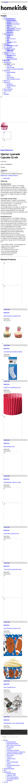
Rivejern (9, 75)
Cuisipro (9, 748)
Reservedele (10, 32)
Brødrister (9, 25)
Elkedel (9, 22)
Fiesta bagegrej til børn (12, 42)
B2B (4, 47)
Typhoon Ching (11, 758)
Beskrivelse (7, 178)
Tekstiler (6, 54)
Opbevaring (7, 82)
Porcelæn (9, 65)
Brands (5, 17)
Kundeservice (7, 772)
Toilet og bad (7, 90)
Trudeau (8, 43)
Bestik (8, 64)
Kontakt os (10, 780)
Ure (5, 92)
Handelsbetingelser (9, 768)
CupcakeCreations (13, 175)
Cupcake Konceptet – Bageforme (16, 752)
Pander (9, 35)
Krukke (9, 87)
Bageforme (10, 50)
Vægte (5, 52)
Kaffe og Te (7, 80)
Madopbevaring (11, 85)
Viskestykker (10, 57)
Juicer (8, 27)
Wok (8, 39)
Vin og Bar (6, 60)
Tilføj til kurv (4, 170)
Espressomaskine (11, 20)
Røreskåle (9, 47)
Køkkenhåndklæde (12, 59)
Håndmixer (10, 30)
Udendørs (6, 94)
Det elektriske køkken (10, 19)
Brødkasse (10, 84)
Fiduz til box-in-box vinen (12, 22)
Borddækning (7, 62)
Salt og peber (10, 77)
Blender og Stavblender (13, 24)
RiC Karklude (10, 747)
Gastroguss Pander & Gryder (13, 30)
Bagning (6, 44)
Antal (2, 172)
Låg (8, 40)
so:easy (9, 763)
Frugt (8, 74)
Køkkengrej (7, 70)
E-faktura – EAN (10, 52)
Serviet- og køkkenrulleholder (15, 69)
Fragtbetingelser (11, 773)
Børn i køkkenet (8, 89)
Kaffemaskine (10, 29)
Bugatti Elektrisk (11, 742)
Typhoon (9, 757)
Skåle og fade (10, 67)
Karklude (9, 55)
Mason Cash (10, 755)
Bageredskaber (11, 49)
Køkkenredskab (11, 72)
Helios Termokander (11, 38)
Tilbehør (9, 42)
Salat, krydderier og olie (13, 79)
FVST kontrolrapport (11, 53)
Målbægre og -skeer (12, 45)
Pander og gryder (8, 34)
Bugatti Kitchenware (12, 743)
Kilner (8, 760)
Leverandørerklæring (13, 778)
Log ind (6, 2)
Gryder (8, 37)
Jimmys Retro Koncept (11, 27)
